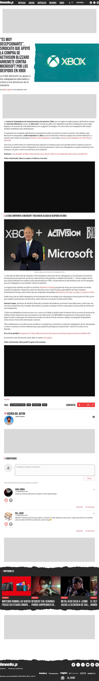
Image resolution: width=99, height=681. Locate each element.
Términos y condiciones (15, 668)
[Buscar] (72, 2)
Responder (79, 507)
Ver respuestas (90, 507)
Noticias (5, 597)
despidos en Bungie (47, 287)
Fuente (6, 399)
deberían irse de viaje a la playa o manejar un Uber (75, 292)
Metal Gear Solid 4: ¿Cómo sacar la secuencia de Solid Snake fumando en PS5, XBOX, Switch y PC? (75, 606)
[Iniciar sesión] (69, 2)
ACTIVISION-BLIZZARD (18, 405)
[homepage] (7, 2)
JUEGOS (31, 2)
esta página (47, 337)
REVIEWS (52, 2)
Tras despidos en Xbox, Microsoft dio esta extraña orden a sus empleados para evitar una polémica (49, 154)
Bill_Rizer (19, 513)
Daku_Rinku (20, 489)
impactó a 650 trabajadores (40, 138)
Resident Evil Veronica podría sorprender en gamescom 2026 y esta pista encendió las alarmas (45, 606)
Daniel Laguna (6, 89)
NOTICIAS (22, 2)
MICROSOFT (36, 405)
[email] (93, 417)
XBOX (44, 405)
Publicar (89, 478)
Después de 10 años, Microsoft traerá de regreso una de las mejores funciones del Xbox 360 (55, 333)
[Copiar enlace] (92, 405)
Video (61, 2)
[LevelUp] (43, 673)
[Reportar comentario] (93, 490)
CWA (28, 405)
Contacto (3, 668)
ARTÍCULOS (42, 2)
